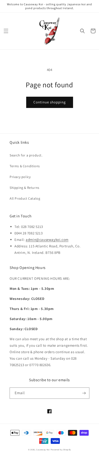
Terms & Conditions (25, 166)
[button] (6, 31)
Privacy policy (20, 177)
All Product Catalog (25, 198)
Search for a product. (26, 155)
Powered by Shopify (61, 449)
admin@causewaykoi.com (47, 239)
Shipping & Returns (24, 187)
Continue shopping (49, 102)
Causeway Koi (43, 449)
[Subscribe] (84, 393)
